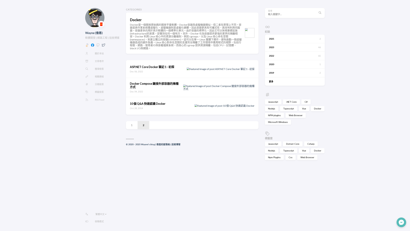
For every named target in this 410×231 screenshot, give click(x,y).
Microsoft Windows (278, 122)
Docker (317, 108)
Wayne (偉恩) (94, 33)
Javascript (273, 101)
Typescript (288, 108)
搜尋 (270, 11)
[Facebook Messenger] (401, 222)
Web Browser (296, 115)
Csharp (311, 143)
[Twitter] (103, 45)
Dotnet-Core (292, 143)
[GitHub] (98, 45)
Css (290, 157)
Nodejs (271, 108)
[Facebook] (92, 45)
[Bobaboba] (87, 45)
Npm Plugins (274, 157)
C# (306, 101)
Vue (304, 108)
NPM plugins (274, 115)
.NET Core (291, 101)
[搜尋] (320, 13)
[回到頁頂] (389, 222)
